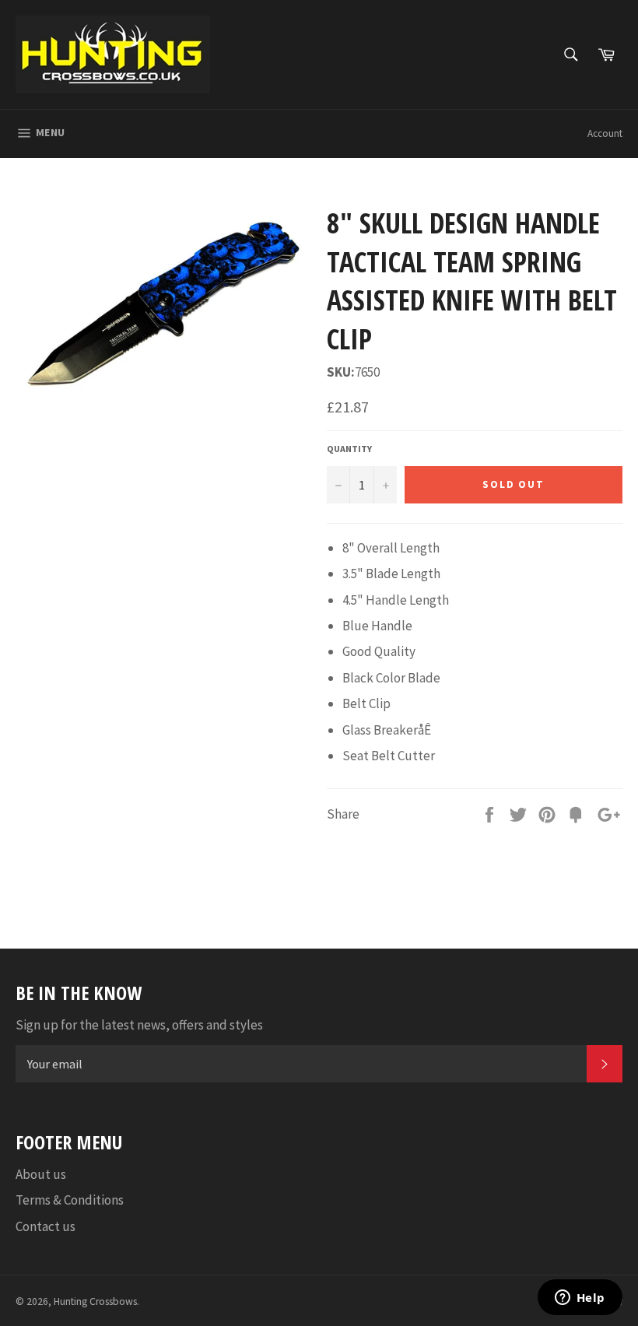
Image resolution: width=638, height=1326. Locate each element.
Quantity (349, 448)
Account (604, 133)
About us (41, 1174)
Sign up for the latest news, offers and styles (139, 1024)
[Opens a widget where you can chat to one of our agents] (579, 1298)
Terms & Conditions (70, 1199)
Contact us (45, 1226)
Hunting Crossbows (95, 1301)
